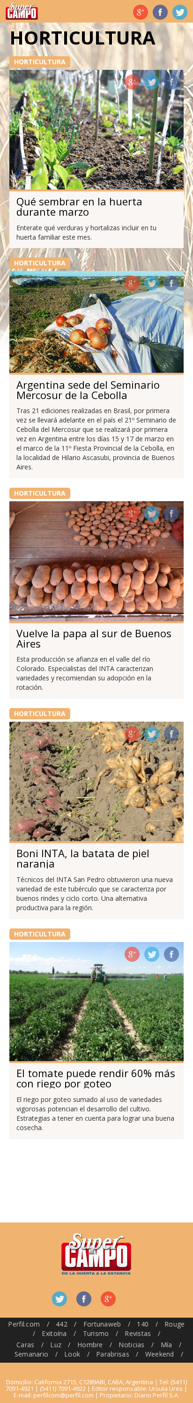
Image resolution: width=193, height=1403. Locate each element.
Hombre (90, 1344)
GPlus (132, 82)
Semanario (32, 1354)
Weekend (159, 1354)
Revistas (138, 1333)
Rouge (174, 1324)
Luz (55, 1344)
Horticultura (40, 61)
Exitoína (54, 1333)
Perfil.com (24, 1324)
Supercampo (22, 11)
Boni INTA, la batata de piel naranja (82, 858)
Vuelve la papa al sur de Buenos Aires (93, 638)
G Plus (140, 12)
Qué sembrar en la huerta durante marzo (79, 206)
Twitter (179, 12)
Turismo (96, 1333)
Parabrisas (112, 1354)
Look (72, 1354)
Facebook (160, 12)
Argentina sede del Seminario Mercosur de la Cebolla (88, 389)
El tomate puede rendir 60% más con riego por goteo (95, 1078)
